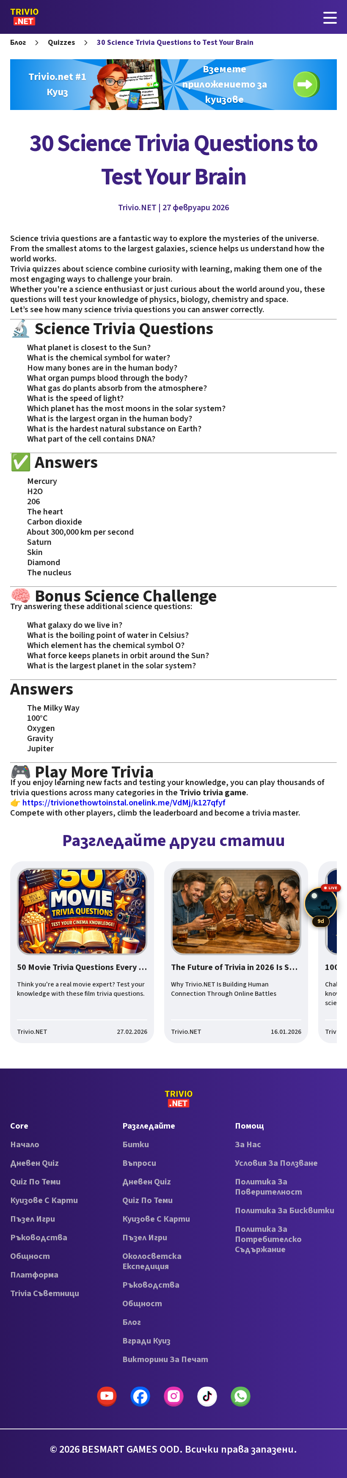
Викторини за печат (165, 1359)
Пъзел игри (32, 1219)
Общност (30, 1256)
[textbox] (173, 526)
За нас (248, 1145)
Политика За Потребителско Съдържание (268, 1239)
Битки (135, 1145)
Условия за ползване (276, 1163)
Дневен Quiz (34, 1163)
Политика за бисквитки (284, 1211)
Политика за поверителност (268, 1187)
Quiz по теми (35, 1182)
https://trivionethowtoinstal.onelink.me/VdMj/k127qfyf (124, 803)
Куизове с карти (44, 1200)
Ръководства (38, 1238)
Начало (24, 1145)
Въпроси (139, 1163)
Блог (18, 43)
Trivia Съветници (44, 1293)
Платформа (34, 1275)
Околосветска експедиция (152, 1261)
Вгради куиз (146, 1341)
